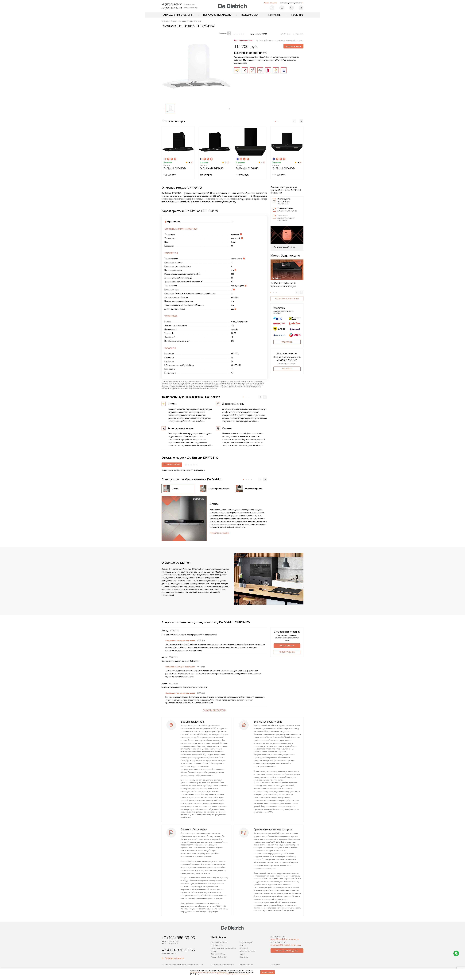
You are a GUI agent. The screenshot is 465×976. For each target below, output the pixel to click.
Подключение (216, 945)
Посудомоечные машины (217, 15)
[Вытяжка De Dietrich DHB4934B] (286, 142)
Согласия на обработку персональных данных (233, 974)
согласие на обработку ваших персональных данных (208, 972)
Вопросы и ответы (247, 951)
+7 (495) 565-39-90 (172, 4)
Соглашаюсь (267, 972)
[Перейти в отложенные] (272, 7)
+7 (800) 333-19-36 (172, 7)
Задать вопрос (287, 646)
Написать (287, 369)
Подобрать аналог (293, 46)
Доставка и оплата (219, 943)
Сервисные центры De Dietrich (223, 948)
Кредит (214, 951)
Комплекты (274, 15)
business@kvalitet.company (286, 945)
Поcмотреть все (287, 652)
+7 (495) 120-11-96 (287, 360)
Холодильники (250, 15)
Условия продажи (246, 964)
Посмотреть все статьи (287, 299)
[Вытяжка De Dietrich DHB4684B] (250, 142)
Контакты (244, 957)
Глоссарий (244, 948)
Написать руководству (286, 951)
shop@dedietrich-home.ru (285, 939)
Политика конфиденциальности (223, 964)
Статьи (243, 945)
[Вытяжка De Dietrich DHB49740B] (214, 142)
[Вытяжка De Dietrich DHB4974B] (178, 142)
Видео (242, 954)
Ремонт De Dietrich (219, 957)
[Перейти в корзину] (291, 7)
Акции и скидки (270, 3)
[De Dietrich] (232, 6)
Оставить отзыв (172, 465)
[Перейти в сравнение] (281, 7)
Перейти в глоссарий (219, 533)
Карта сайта (275, 964)
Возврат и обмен (218, 954)
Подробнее (287, 342)
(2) (192, 162)
